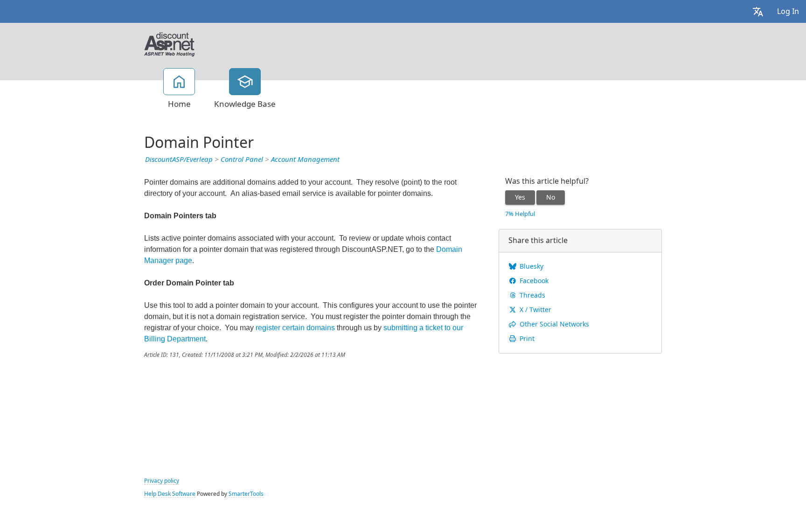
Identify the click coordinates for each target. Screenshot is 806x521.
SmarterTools (246, 494)
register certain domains (295, 328)
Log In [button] (788, 11)
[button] (758, 11)
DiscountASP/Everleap (179, 159)
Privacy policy (161, 481)
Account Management (305, 159)
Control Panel (242, 159)
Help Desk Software (169, 494)
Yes (520, 197)
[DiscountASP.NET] (169, 43)
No (550, 197)
